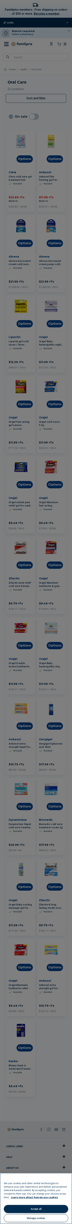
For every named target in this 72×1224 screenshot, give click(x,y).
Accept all (36, 1209)
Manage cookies (36, 1218)
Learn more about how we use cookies (34, 1197)
